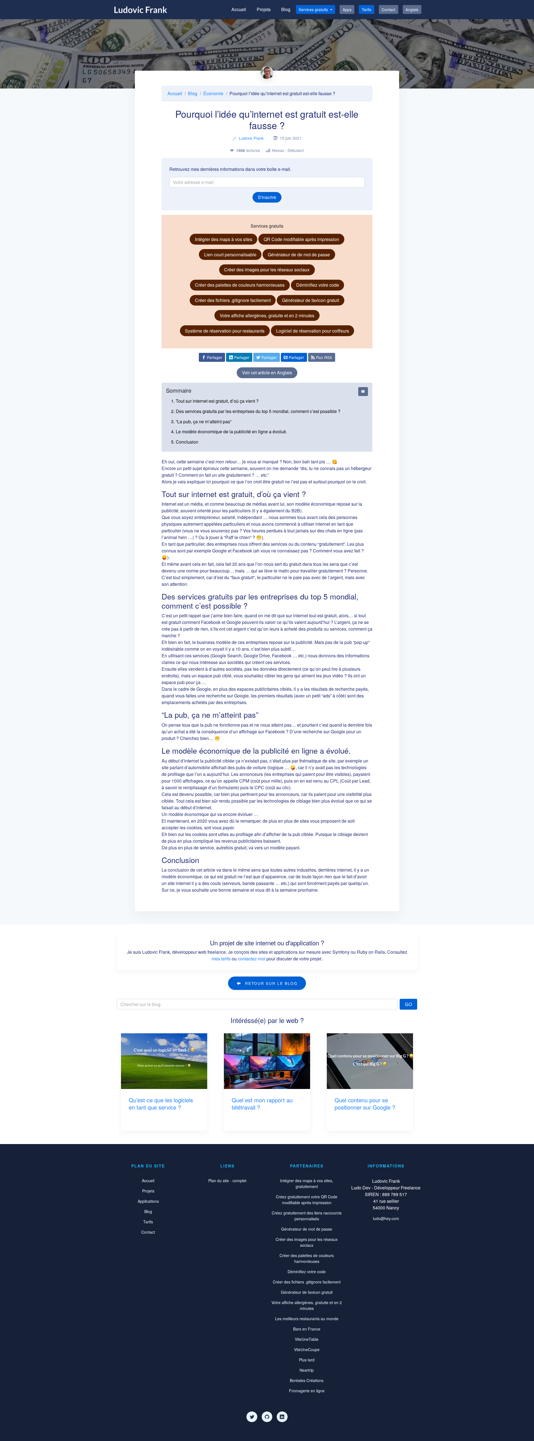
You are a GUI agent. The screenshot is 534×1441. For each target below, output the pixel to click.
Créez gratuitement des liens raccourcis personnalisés (307, 1215)
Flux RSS (323, 357)
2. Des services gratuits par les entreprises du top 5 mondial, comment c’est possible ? (255, 411)
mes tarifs (221, 958)
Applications (148, 1201)
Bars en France (306, 1329)
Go (408, 1004)
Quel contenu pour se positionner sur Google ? (365, 1103)
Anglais (412, 9)
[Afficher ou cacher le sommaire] (363, 391)
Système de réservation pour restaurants (224, 331)
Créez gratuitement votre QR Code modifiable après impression (306, 1199)
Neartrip (307, 1370)
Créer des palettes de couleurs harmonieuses (240, 285)
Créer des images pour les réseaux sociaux (267, 269)
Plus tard (307, 1360)
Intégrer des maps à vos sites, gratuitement (306, 1183)
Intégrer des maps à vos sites (223, 239)
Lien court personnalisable (230, 254)
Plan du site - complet (227, 1180)
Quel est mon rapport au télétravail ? (262, 1103)
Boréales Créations (306, 1380)
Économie (213, 93)
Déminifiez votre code (317, 285)
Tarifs (366, 9)
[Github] (267, 1417)
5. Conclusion (184, 442)
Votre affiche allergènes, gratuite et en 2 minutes (267, 315)
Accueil (238, 9)
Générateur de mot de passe (306, 1229)
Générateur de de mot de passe (299, 254)
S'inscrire (267, 197)
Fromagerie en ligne (307, 1390)
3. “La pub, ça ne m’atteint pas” (201, 421)
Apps (347, 9)
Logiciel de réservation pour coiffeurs (312, 331)
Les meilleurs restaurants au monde (306, 1318)
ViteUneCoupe (307, 1349)
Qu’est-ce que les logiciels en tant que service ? (161, 1103)
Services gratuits (314, 9)
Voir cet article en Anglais (267, 372)
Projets (264, 9)
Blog (285, 9)
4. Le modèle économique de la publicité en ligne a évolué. (229, 431)
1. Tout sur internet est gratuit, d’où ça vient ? (215, 401)
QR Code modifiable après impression (301, 239)
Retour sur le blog (270, 983)
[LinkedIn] (282, 1417)
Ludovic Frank (251, 138)
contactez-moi (251, 958)
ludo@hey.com (386, 1218)
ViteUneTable (306, 1339)
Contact (388, 9)
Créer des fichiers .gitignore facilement (233, 300)
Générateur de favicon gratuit (310, 300)
